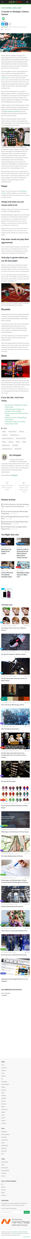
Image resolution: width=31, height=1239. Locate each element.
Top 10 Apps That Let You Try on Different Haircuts (13, 629)
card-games (12, 431)
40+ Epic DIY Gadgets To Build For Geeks (13, 654)
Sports (3, 1195)
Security (4, 1151)
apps (4, 431)
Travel (3, 1120)
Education (4, 1167)
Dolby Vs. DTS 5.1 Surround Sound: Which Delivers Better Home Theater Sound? (23, 553)
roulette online (5, 77)
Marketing (4, 1145)
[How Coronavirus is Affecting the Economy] (15, 942)
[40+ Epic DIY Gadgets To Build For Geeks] (15, 642)
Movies (3, 1190)
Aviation (3, 1067)
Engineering (5, 1170)
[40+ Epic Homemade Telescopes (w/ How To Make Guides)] (15, 666)
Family (3, 1087)
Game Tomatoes (5, 993)
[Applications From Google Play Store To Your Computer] (15, 966)
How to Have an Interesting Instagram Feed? (14, 930)
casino (22, 431)
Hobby (3, 1106)
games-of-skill (21, 438)
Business (4, 1131)
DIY (2, 1079)
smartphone (6, 445)
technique (18, 448)
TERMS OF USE (16, 1235)
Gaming (14, 8)
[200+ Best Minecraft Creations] (15, 716)
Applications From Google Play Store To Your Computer (14, 980)
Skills (18, 442)
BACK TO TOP (26, 1236)
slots (24, 442)
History (3, 1104)
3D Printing (4, 1162)
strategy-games (7, 448)
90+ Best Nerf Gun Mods (8, 781)
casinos (5, 435)
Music (3, 1192)
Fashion (3, 1090)
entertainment (15, 435)
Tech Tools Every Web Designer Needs (12, 704)
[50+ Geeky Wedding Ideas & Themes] (15, 843)
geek (4, 442)
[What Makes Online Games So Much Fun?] (23, 565)
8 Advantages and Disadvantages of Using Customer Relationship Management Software (14, 881)
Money (3, 1112)
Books (3, 1187)
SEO (2, 1154)
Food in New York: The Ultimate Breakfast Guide (7, 575)
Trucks (3, 1123)
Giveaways (4, 1140)
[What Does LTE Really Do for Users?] (7, 541)
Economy (4, 1081)
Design (3, 1076)
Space (3, 1176)
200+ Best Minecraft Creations (10, 729)
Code (2, 1165)
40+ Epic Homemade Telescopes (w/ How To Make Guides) (14, 679)
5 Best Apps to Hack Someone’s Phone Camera (15, 832)
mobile (11, 442)
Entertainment (6, 8)
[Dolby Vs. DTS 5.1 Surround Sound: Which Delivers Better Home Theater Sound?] (23, 541)
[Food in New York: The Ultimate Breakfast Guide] (7, 565)
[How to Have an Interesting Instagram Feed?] (15, 918)
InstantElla (4, 995)
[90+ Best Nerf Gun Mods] (15, 769)
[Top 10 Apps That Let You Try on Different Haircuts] (15, 615)
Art (2, 1184)
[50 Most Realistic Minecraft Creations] (15, 894)
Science (3, 1173)
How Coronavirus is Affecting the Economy (14, 954)
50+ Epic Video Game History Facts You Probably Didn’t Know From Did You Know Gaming (13, 755)
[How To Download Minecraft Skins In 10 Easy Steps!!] (15, 793)
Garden (3, 1098)
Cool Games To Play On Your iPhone (15, 421)
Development (5, 1134)
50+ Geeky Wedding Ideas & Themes (12, 856)
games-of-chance (8, 438)
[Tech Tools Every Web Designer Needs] (15, 692)
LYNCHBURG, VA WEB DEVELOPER (19, 1231)
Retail (3, 1117)
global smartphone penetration (12, 111)
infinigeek (5, 27)
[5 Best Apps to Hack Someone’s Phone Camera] (15, 819)
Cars (2, 1073)
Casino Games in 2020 (11, 423)
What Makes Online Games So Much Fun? (23, 575)
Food (2, 1093)
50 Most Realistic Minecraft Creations (12, 906)
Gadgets (4, 1137)
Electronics (5, 1084)
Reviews (4, 1148)
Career (3, 1070)
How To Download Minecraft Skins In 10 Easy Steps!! (14, 806)
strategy (15, 445)
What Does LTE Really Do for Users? (6, 551)
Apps (2, 1065)
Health (3, 1101)
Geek (19, 8)
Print (3, 1115)
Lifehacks (4, 1109)
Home (3, 1142)
